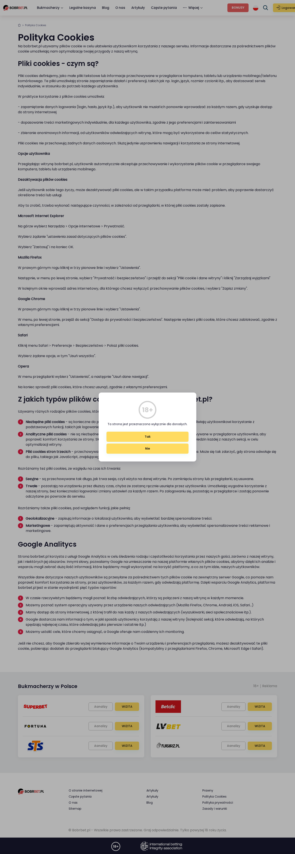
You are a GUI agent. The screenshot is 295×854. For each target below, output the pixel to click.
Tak (148, 436)
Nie (147, 448)
